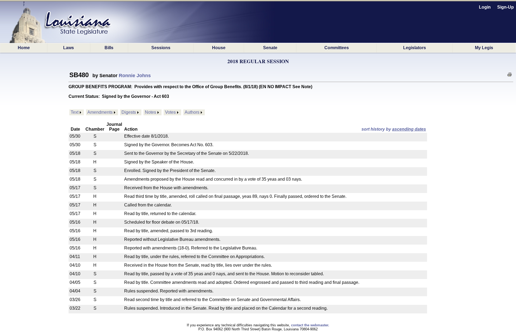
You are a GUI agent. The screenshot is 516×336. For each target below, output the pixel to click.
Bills (109, 47)
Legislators (414, 47)
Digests (128, 112)
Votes (170, 112)
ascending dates (409, 129)
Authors (192, 112)
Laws (68, 47)
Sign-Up (505, 7)
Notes (150, 112)
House (218, 47)
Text (74, 112)
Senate (270, 47)
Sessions (160, 47)
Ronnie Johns (135, 75)
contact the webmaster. (310, 325)
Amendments (100, 112)
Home (24, 47)
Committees (336, 47)
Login (485, 7)
